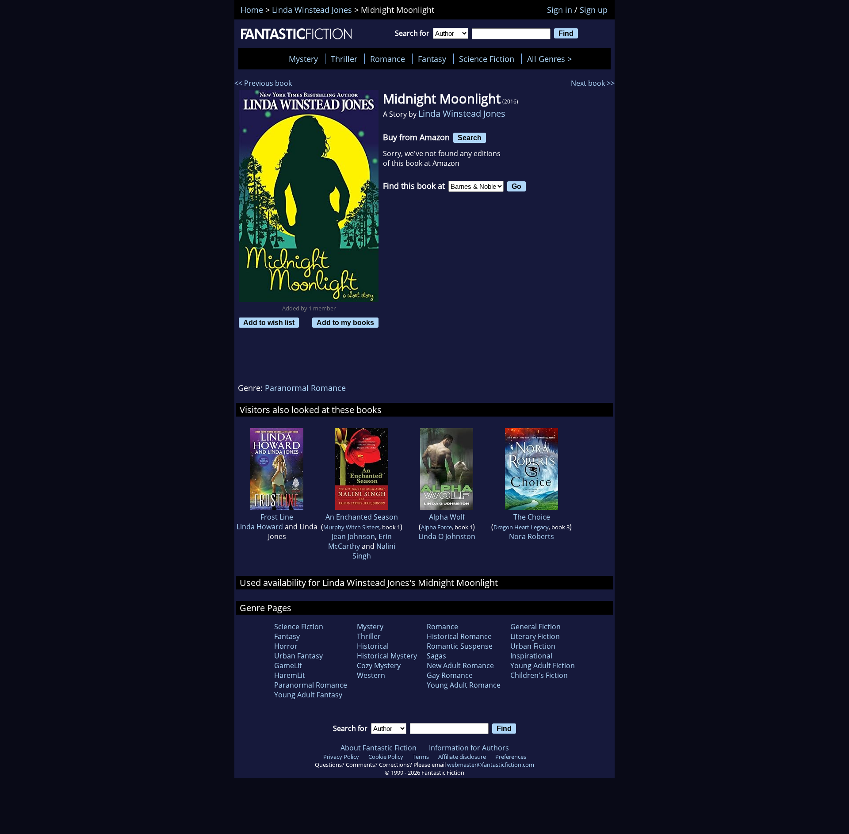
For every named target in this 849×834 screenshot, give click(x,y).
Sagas (436, 656)
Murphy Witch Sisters (351, 527)
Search (470, 138)
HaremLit (289, 675)
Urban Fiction (532, 646)
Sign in (559, 9)
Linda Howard (260, 527)
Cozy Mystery (379, 665)
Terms (421, 757)
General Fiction (535, 626)
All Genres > (551, 59)
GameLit (288, 665)
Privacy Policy (341, 757)
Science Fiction (486, 59)
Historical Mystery (387, 656)
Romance (387, 59)
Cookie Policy (385, 757)
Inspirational (531, 656)
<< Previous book (263, 83)
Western (371, 675)
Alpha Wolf (447, 517)
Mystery (303, 59)
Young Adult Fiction (542, 665)
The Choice (531, 517)
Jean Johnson (353, 536)
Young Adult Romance (464, 685)
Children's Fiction (539, 675)
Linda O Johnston (446, 536)
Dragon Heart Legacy (521, 527)
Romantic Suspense (460, 646)
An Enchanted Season (361, 517)
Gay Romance (450, 675)
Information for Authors (469, 748)
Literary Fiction (535, 636)
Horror (286, 646)
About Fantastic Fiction (378, 748)
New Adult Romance (460, 665)
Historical (373, 646)
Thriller (344, 59)
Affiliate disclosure (462, 757)
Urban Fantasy (298, 656)
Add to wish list (268, 322)
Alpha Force (436, 527)
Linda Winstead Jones (461, 113)
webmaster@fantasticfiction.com (490, 765)
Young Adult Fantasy (308, 695)
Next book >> (593, 83)
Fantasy (432, 59)
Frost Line (276, 517)
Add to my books (345, 322)
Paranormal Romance (305, 388)
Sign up (594, 9)
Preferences (510, 757)
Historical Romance (459, 636)
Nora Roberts (531, 536)
